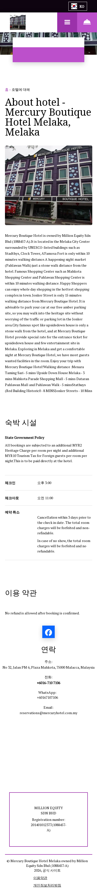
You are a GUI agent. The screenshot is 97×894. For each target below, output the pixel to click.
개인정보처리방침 (47, 885)
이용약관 (40, 877)
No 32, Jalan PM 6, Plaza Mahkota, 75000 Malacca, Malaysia (48, 667)
